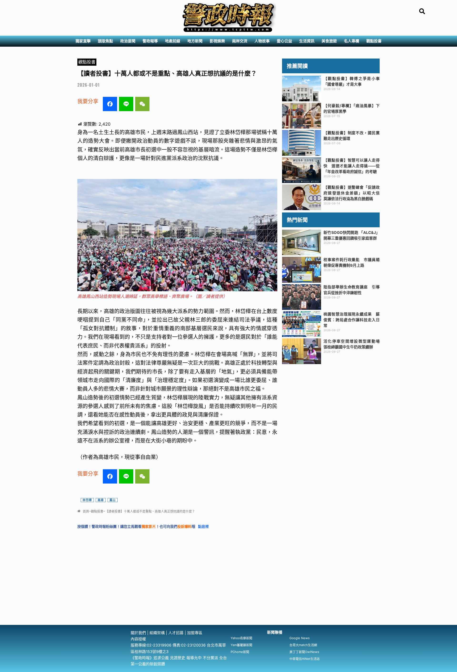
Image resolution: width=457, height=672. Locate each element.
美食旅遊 (329, 41)
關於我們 (139, 632)
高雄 (101, 500)
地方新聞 (195, 41)
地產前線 (172, 41)
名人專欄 (351, 41)
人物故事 (262, 41)
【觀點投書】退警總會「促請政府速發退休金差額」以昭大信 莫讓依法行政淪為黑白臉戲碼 (353, 193)
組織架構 (157, 632)
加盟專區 (194, 632)
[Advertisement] (228, 589)
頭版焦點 (105, 41)
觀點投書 (374, 41)
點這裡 (203, 526)
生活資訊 (306, 41)
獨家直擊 (83, 41)
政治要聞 (127, 41)
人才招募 (176, 632)
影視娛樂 (217, 41)
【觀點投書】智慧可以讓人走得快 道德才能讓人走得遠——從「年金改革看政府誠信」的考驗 (351, 166)
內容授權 (138, 639)
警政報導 (150, 41)
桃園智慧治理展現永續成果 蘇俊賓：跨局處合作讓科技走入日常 (351, 320)
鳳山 (112, 500)
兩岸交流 (239, 41)
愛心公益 (284, 41)
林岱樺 (87, 500)
